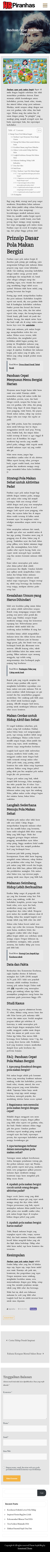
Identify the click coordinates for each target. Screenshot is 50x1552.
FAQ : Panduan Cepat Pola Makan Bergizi (26, 171)
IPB (12, 988)
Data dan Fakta (18, 166)
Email (5, 1437)
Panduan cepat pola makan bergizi (20, 89)
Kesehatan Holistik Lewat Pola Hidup (21, 1510)
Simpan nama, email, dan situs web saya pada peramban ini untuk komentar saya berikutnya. (23, 1468)
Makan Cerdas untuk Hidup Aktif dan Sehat (25, 151)
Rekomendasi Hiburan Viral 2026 (20, 1519)
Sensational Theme (25, 1548)
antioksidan (30, 325)
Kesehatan (33, 1309)
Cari (41, 1493)
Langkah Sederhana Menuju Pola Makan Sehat (26, 156)
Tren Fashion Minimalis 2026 (18, 1524)
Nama (6, 1423)
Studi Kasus (17, 168)
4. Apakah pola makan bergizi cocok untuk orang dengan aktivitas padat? (28, 188)
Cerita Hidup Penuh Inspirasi (22, 1340)
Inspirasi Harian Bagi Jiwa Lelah (19, 1514)
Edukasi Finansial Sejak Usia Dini (19, 1528)
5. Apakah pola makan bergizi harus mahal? (29, 192)
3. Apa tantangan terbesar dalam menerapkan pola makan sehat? (26, 184)
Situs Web (7, 1451)
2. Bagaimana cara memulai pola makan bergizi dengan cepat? (27, 179)
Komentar (7, 1392)
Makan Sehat (8, 1318)
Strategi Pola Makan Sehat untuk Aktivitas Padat (26, 143)
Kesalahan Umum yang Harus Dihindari (25, 147)
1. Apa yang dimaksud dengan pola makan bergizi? (28, 175)
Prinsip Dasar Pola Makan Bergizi (21, 134)
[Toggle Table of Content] (38, 130)
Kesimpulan (17, 195)
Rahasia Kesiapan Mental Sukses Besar (24, 1353)
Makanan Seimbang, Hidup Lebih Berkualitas (24, 161)
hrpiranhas (12, 1309)
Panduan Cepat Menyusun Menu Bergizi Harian (26, 138)
